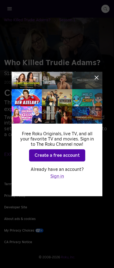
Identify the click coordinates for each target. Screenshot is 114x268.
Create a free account (57, 155)
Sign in (57, 176)
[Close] (96, 77)
